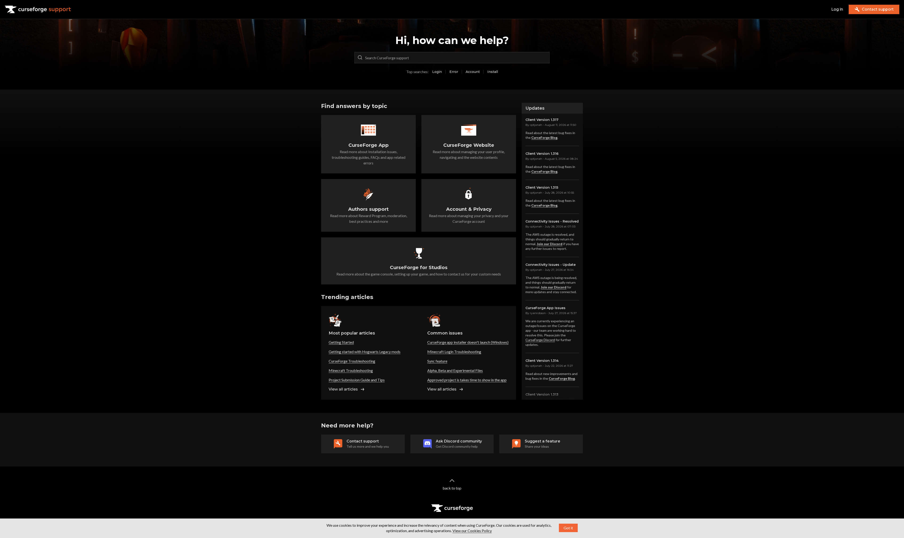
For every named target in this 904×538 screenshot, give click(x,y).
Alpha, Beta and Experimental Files (455, 370)
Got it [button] (568, 528)
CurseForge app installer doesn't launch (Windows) (467, 342)
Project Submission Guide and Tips (357, 380)
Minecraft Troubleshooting (351, 370)
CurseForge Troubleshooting (352, 361)
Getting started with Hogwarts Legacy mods (364, 351)
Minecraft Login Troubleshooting (454, 351)
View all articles (343, 389)
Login (437, 72)
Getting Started (341, 342)
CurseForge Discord (540, 340)
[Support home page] (38, 9)
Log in (837, 9)
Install (492, 72)
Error (453, 72)
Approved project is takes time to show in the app (467, 380)
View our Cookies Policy (472, 530)
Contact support (878, 9)
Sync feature (437, 361)
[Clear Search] (545, 57)
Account (473, 72)
